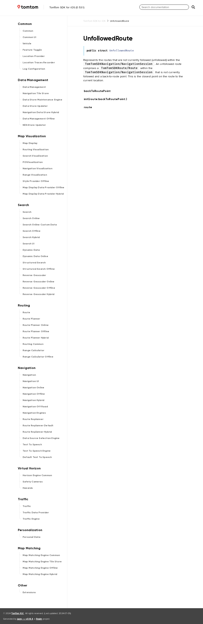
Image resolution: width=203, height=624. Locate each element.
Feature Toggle (32, 49)
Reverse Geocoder (34, 275)
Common (28, 30)
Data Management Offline (39, 118)
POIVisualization (33, 162)
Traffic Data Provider (36, 512)
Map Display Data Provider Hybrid (43, 193)
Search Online (31, 218)
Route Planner (31, 318)
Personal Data (31, 537)
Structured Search (34, 262)
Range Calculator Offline (38, 356)
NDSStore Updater (34, 125)
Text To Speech (32, 444)
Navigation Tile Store (36, 93)
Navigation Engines (34, 412)
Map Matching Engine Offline (40, 567)
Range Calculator (33, 350)
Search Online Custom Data (40, 224)
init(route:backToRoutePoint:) (107, 99)
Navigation (29, 374)
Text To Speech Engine (37, 450)
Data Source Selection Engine (41, 438)
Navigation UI (31, 381)
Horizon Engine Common (37, 475)
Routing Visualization (36, 149)
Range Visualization (35, 174)
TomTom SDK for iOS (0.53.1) (66, 7)
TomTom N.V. (17, 613)
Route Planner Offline (36, 331)
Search (27, 212)
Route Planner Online (36, 325)
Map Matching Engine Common (41, 555)
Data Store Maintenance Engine (42, 99)
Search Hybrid (31, 237)
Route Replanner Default (38, 425)
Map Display (30, 143)
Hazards (28, 488)
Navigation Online (33, 387)
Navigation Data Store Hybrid (41, 112)
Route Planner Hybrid (36, 337)
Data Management (34, 87)
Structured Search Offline (39, 269)
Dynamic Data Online (35, 256)
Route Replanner (33, 419)
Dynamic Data (31, 250)
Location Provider (34, 56)
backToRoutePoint (99, 91)
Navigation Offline (34, 393)
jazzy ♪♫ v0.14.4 (25, 618)
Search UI (28, 243)
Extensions (29, 592)
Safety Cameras (33, 481)
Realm (39, 618)
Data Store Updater (35, 106)
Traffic (27, 506)
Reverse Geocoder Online (39, 281)
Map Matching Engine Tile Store (42, 561)
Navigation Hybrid (33, 400)
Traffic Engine (31, 518)
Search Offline (31, 231)
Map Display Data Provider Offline (43, 187)
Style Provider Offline (36, 181)
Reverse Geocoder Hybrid (39, 294)
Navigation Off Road (35, 406)
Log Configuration (34, 68)
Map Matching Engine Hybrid (40, 574)
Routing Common (33, 344)
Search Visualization (35, 155)
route (89, 107)
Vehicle (27, 43)
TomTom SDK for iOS (94, 21)
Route (26, 312)
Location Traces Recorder (39, 62)
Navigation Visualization (37, 168)
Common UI (29, 37)
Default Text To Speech (37, 457)
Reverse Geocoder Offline (39, 287)
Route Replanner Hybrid (37, 431)
